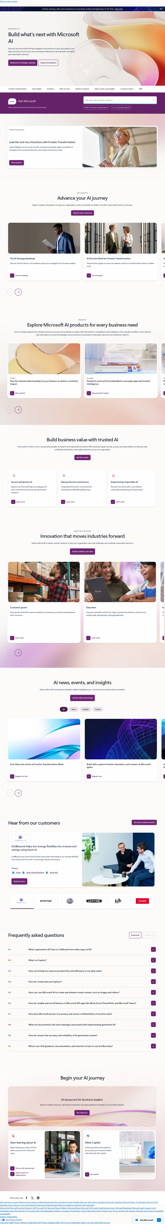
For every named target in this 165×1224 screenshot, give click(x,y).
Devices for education (114, 1202)
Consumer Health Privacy (10, 1222)
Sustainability (5, 1214)
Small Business (104, 1208)
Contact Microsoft (34, 1222)
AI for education (88, 1205)
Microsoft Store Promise (63, 1202)
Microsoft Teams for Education (134, 1202)
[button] (22, 901)
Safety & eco (85, 1222)
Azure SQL (54, 872)
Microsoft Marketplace (44, 1211)
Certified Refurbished (45, 1202)
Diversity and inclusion (145, 1211)
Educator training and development (43, 1205)
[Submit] (154, 100)
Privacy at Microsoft (120, 1211)
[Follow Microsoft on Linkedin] (38, 1198)
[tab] (64, 709)
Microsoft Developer (124, 1208)
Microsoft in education (96, 1202)
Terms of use (65, 1222)
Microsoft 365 (41, 1208)
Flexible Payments (80, 1202)
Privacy (44, 1222)
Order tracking (31, 1202)
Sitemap (23, 1222)
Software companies (62, 1211)
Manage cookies (53, 1222)
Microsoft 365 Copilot (89, 1208)
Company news (106, 1211)
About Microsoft (93, 1211)
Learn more (119, 9)
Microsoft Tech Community (24, 1211)
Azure (18, 872)
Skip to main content (8, 1)
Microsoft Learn (138, 1208)
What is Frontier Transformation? (96, 107)
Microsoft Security (17, 1208)
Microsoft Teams (74, 1208)
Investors (132, 1211)
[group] (82, 147)
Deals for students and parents (70, 1205)
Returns (22, 1202)
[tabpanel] (82, 757)
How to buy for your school (18, 1205)
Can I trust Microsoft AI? (121, 107)
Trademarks (75, 1222)
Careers (84, 1211)
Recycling (94, 1222)
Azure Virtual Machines (35, 872)
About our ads (104, 1222)
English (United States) (8, 1216)
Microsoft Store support (9, 1202)
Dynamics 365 (30, 1208)
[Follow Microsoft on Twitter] (32, 1198)
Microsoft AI (4, 1208)
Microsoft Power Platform (58, 1208)
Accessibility (159, 1211)
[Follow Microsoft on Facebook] (27, 1198)
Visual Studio (75, 1211)
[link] (18, 90)
